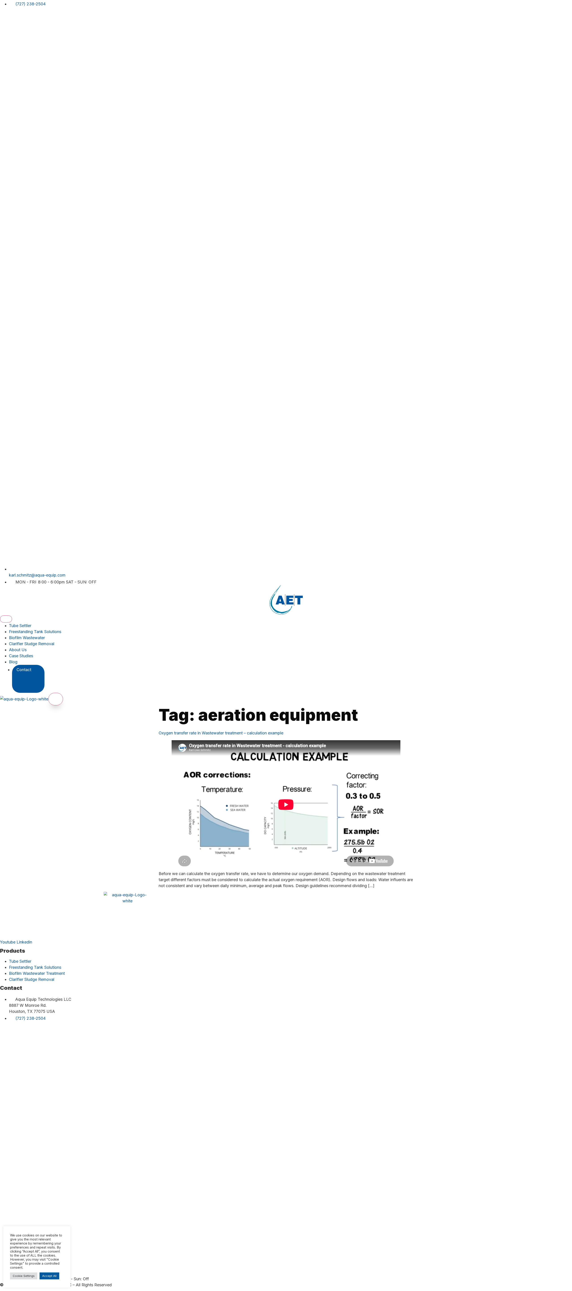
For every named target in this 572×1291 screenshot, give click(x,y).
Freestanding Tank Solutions (35, 631)
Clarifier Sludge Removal (31, 643)
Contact (24, 669)
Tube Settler (20, 625)
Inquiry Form (32, 678)
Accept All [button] (49, 1276)
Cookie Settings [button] (24, 1276)
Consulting (33, 685)
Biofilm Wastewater (27, 637)
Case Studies (21, 655)
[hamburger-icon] (6, 619)
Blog (13, 661)
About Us (18, 649)
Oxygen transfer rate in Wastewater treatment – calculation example (221, 733)
